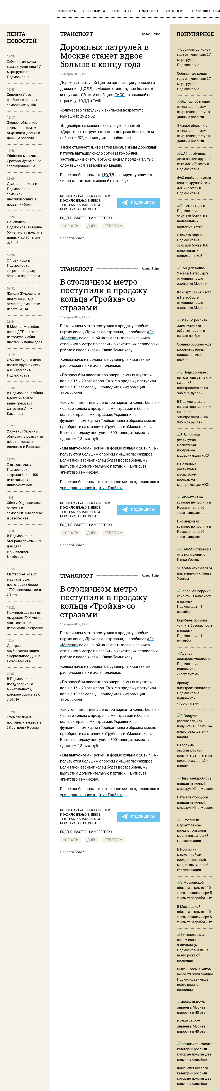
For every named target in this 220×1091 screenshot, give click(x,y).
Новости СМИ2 (72, 238)
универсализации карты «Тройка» (91, 487)
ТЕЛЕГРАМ (113, 226)
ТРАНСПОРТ (76, 34)
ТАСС (120, 94)
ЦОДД (108, 174)
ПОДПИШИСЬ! (143, 203)
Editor (156, 34)
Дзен (91, 226)
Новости (71, 226)
